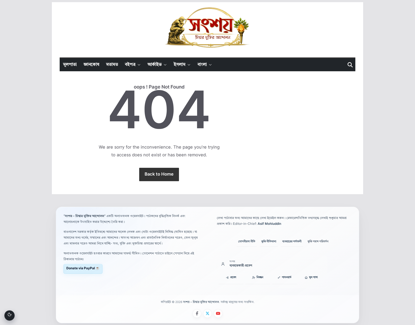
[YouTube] (218, 313)
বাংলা (202, 65)
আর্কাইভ (155, 65)
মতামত (112, 65)
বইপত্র (130, 65)
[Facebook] (197, 313)
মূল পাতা (313, 277)
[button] (138, 64)
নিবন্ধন (260, 277)
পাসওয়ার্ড (286, 277)
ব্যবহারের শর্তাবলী (292, 241)
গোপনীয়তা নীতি (246, 241)
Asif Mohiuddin (269, 224)
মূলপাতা (70, 65)
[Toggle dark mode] (9, 315)
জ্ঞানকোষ (91, 65)
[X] (207, 313)
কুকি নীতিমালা (268, 241)
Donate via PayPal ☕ (83, 268)
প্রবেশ (233, 277)
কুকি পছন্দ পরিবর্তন (318, 241)
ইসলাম (179, 65)
